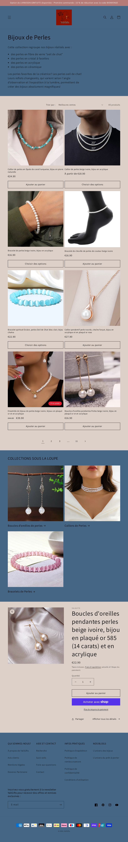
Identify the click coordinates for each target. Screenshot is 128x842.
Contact (40, 772)
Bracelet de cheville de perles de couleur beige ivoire (89, 251)
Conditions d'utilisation (77, 779)
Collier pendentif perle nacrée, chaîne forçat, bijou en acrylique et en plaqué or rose (89, 331)
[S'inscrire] (60, 804)
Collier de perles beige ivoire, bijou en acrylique (86, 169)
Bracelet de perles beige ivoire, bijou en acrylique (30, 250)
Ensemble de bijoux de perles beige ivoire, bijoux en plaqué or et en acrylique (35, 412)
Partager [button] (79, 719)
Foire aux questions (46, 764)
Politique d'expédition (76, 750)
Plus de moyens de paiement (96, 709)
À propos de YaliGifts (18, 750)
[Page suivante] (85, 441)
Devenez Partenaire (17, 772)
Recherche (41, 750)
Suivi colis (41, 757)
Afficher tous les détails (104, 719)
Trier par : (50, 104)
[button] (9, 17)
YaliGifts (67, 831)
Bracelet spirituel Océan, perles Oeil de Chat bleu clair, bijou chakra (35, 331)
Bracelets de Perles (20, 591)
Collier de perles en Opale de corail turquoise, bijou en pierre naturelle (35, 170)
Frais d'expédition (93, 667)
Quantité (76, 675)
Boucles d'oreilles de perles (25, 525)
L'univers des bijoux (103, 750)
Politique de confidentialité (72, 770)
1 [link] (43, 441)
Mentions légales (16, 764)
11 (77, 441)
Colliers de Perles (75, 525)
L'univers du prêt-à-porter (106, 757)
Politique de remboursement (73, 759)
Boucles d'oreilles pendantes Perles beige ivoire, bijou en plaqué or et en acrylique (91, 412)
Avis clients (13, 757)
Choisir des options (92, 184)
